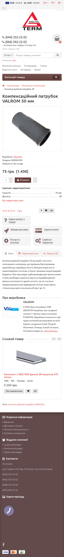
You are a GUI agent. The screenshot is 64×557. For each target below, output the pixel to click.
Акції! (37, 69)
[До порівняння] (51, 210)
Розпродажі (30, 65)
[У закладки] (46, 210)
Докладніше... (51, 330)
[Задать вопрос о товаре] (41, 210)
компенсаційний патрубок (21, 404)
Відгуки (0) (52, 253)
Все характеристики (12, 200)
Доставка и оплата (13, 425)
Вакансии (9, 422)
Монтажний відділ (13, 448)
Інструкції (26, 69)
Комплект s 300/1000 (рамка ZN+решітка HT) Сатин (31, 375)
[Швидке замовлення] (35, 180)
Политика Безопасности (16, 429)
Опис (11, 253)
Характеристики (30, 253)
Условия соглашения (14, 433)
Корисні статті (9, 69)
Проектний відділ (13, 452)
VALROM (39, 404)
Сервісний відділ (12, 444)
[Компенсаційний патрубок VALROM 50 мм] (32, 129)
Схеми (43, 65)
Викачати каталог (11, 65)
